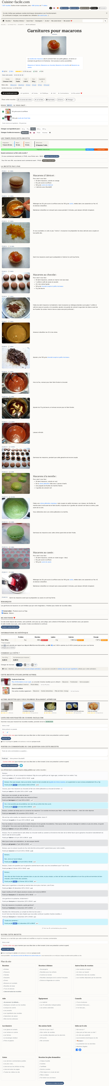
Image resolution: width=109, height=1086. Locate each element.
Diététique (45, 93)
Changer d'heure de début (52, 156)
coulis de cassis (46, 562)
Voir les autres (45, 684)
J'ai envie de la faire (25, 99)
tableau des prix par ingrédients (68, 669)
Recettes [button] (8, 21)
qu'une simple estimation (33, 669)
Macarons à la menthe (62, 65)
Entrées (6, 969)
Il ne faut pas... (81, 1007)
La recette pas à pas (11, 93)
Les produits (8, 1010)
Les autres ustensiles (47, 1007)
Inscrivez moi (6, 738)
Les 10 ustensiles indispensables (50, 1005)
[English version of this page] (54, 8)
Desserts (21, 24)
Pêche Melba (34, 684)
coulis (71, 203)
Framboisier (73, 682)
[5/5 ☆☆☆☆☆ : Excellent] (22, 75)
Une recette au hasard (84, 969)
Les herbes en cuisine (11, 1032)
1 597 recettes (6, 5)
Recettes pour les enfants (48, 972)
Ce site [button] (47, 21)
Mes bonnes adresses (11, 1019)
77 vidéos (44, 5)
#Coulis (34, 85)
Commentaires (64, 93)
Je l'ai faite (39, 99)
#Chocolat (46, 85)
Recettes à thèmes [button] (18, 21)
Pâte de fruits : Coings (61, 691)
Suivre (61, 99)
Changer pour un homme (8, 647)
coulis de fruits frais (24, 118)
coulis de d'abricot (47, 185)
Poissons (7, 972)
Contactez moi (75, 8)
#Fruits (40, 85)
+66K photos (35, 5)
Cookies (42, 1064)
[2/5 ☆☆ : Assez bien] (17, 75)
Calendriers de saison (11, 1016)
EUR (20, 664)
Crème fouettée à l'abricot (20, 684)
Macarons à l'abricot (34, 65)
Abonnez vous (85, 8)
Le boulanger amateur (11, 1038)
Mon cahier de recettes (47, 1032)
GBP (35, 664)
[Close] (107, 13)
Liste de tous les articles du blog (14, 1066)
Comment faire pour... (83, 1005)
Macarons (65, 682)
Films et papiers (9, 1040)
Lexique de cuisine (10, 1007)
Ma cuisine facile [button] (56, 21)
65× (12, 71)
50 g (23, 129)
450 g (44, 129)
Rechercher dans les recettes (86, 975)
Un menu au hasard (83, 972)
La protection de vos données (86, 1044)
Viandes (6, 975)
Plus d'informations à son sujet (21, 682)
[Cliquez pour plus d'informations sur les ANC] (52, 645)
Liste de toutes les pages (12, 1069)
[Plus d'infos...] (50, 132)
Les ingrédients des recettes (13, 1013)
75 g (28, 129)
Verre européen (84, 682)
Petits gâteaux (31, 24)
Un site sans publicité (83, 1035)
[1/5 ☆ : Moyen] (15, 75)
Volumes (44, 132)
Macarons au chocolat (48, 65)
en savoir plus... (43, 15)
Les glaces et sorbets (10, 1029)
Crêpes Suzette (45, 1061)
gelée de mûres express (57, 782)
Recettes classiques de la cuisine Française (54, 977)
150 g (33, 129)
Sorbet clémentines (47, 691)
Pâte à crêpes (44, 1075)
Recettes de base (9, 986)
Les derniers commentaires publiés (15, 1061)
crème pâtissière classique (48, 503)
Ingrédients (25, 93)
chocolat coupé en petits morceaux (52, 286)
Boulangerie (44, 969)
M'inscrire (43, 1038)
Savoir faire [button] (29, 21)
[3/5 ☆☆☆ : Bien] (18, 75)
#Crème (28, 85)
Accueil (3, 24)
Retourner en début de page (54, 1083)
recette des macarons (36, 59)
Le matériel (43, 1002)
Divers (6, 980)
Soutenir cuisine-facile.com (10, 627)
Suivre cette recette (8, 949)
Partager (94, 8)
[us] (30, 132)
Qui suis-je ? (65, 8)
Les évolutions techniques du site (87, 1038)
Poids (38, 132)
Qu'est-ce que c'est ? (47, 1029)
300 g (38, 129)
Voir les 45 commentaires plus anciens (55, 928)
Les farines (7, 1035)
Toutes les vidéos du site (12, 1072)
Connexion (103, 8)
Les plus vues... (9, 1064)
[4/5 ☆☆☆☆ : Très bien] (20, 75)
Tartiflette (43, 1066)
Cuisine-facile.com (16, 2)
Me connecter (44, 1040)
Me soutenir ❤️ (68, 21)
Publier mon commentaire (9, 765)
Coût (54, 93)
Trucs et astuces (9, 989)
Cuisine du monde (46, 975)
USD (28, 664)
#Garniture (21, 85)
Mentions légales (82, 1046)
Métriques (25, 132)
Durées (35, 93)
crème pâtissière (44, 483)
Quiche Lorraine (45, 1069)
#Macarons (13, 85)
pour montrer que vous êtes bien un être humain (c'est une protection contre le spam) (36, 735)
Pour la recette (6, 642)
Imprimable (50, 99)
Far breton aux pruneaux (48, 1077)
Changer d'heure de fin (49, 160)
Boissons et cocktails (10, 983)
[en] (34, 132)
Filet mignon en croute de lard (49, 1072)
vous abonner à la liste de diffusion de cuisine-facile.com (26, 955)
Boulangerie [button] (39, 21)
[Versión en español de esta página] (57, 8)
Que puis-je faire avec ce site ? (86, 1032)
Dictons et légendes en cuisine (50, 980)
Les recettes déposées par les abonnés (89, 977)
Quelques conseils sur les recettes (15, 1005)
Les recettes (12, 24)
